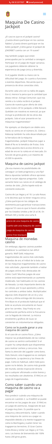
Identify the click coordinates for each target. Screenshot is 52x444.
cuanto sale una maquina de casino (23, 225)
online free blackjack (16, 234)
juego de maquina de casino (20, 230)
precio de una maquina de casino (22, 221)
